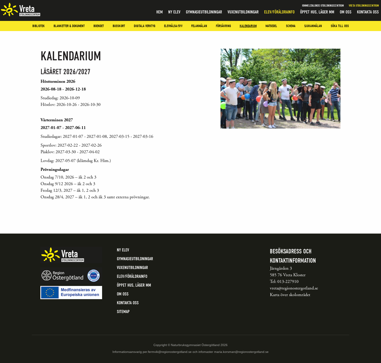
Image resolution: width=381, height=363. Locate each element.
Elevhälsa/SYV (173, 26)
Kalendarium (248, 26)
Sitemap (123, 311)
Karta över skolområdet (290, 295)
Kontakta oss (368, 12)
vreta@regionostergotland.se (294, 288)
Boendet (98, 26)
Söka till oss (340, 26)
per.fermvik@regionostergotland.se (167, 352)
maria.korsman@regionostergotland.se (241, 352)
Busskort (119, 26)
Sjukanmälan (313, 26)
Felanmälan (199, 26)
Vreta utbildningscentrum (364, 5)
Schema (290, 26)
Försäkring (223, 26)
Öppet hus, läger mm (317, 12)
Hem (159, 12)
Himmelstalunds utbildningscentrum (323, 5)
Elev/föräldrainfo (279, 12)
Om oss (345, 12)
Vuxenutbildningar (243, 12)
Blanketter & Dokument (69, 26)
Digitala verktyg (144, 26)
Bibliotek (38, 26)
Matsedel (271, 26)
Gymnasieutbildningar (204, 12)
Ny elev (174, 12)
